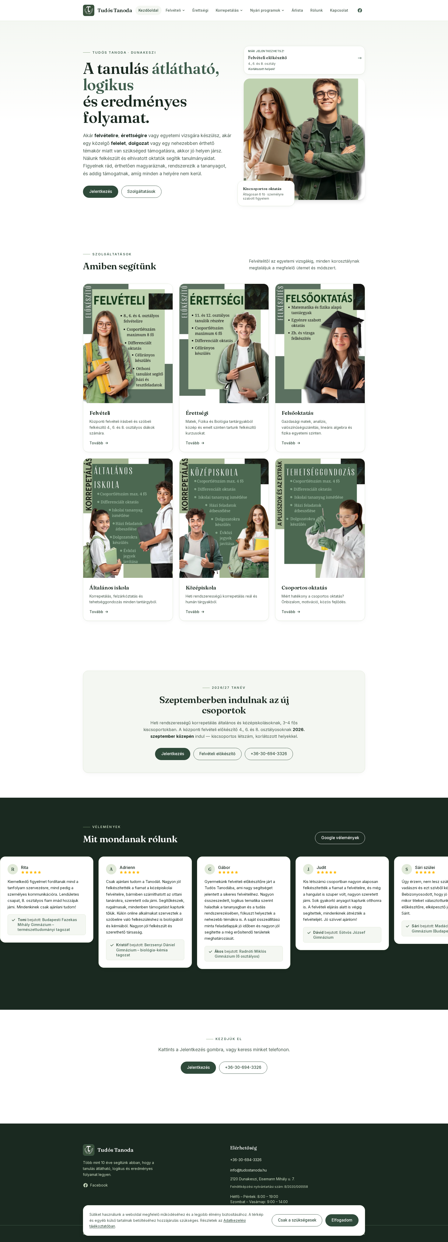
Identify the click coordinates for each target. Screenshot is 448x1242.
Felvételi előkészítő (217, 753)
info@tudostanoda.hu (248, 1170)
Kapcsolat (339, 10)
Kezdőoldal (148, 10)
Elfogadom (342, 1220)
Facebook (99, 1185)
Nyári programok (265, 10)
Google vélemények (340, 837)
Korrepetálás (227, 10)
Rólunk (316, 10)
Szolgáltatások (141, 191)
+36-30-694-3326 (269, 753)
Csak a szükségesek (297, 1220)
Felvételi (173, 10)
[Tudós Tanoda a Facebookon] (360, 10)
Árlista (297, 10)
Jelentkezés (100, 191)
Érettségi (200, 10)
